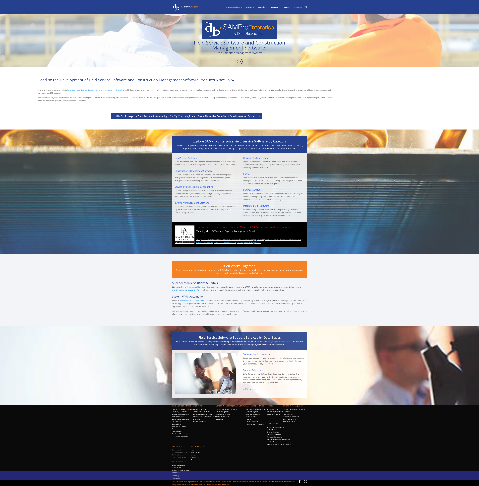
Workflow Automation (179, 426)
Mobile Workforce (178, 416)
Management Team (196, 460)
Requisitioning (288, 414)
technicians (296, 287)
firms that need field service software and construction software (94, 90)
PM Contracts (176, 421)
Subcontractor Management (181, 419)
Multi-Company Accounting (255, 424)
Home (192, 450)
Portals (246, 173)
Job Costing (219, 419)
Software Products (233, 7)
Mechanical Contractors (274, 437)
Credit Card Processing (179, 434)
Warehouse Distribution (291, 416)
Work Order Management (180, 414)
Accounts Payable (252, 412)
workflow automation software (192, 300)
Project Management (222, 412)
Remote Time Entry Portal (201, 412)
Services (249, 7)
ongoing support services (280, 341)
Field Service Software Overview (182, 409)
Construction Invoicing (223, 414)
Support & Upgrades (253, 370)
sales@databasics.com (179, 465)
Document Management (256, 157)
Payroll (248, 419)
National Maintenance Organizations (278, 439)
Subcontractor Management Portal (204, 416)
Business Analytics (253, 189)
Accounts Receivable (253, 414)
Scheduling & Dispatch (179, 412)
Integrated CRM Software (256, 205)
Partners (193, 455)
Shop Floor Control (289, 419)
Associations (194, 457)
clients (175, 290)
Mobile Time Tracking (223, 416)
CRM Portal (196, 419)
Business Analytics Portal (201, 421)
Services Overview (272, 409)
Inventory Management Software (192, 202)
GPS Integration (177, 431)
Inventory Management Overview (294, 409)
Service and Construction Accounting (194, 186)
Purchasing (286, 412)
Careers (287, 7)
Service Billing (176, 424)
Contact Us (298, 7)
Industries (261, 7)
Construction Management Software (193, 170)
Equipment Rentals (289, 421)
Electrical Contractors (273, 432)
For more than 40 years (48, 97)
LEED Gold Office (195, 452)
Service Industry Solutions (275, 427)
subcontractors (194, 290)
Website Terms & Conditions (181, 470)
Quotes (174, 429)
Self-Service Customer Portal (202, 414)
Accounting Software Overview (256, 409)
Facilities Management (274, 442)
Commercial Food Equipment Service (279, 444)
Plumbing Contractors (274, 434)
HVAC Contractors (272, 429)
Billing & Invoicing (252, 421)
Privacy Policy (176, 467)
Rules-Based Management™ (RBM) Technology (191, 311)
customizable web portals (199, 287)
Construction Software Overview (226, 409)
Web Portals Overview (200, 409)
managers (183, 290)
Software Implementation (256, 354)
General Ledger (251, 416)
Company (275, 7)
